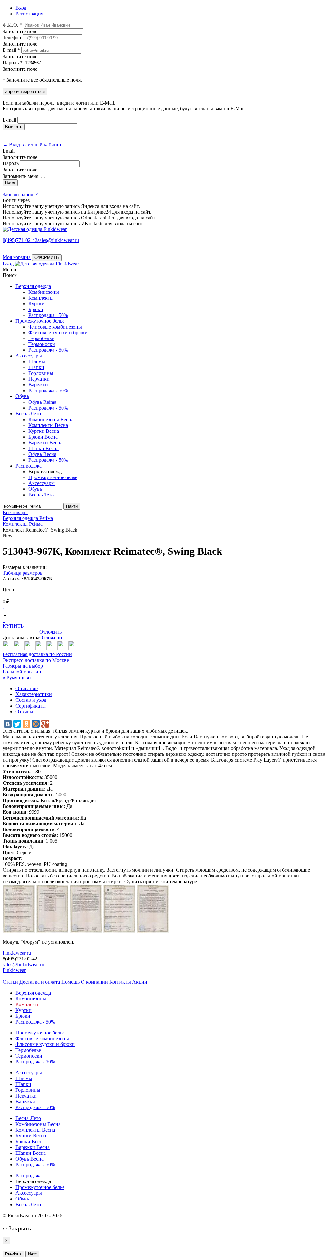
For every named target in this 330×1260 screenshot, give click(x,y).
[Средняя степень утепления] (19, 648)
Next (32, 1254)
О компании (94, 982)
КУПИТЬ (13, 626)
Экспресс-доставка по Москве (36, 660)
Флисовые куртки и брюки (58, 332)
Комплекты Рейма (23, 524)
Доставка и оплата (39, 982)
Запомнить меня (20, 176)
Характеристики (33, 694)
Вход (8, 263)
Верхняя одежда (33, 286)
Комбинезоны (43, 292)
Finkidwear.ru (17, 953)
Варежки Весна (45, 442)
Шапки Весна (43, 448)
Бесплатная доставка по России (37, 654)
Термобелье (41, 338)
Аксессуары (28, 355)
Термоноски (41, 344)
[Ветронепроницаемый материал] (40, 648)
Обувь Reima (42, 402)
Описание (26, 688)
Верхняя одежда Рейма (28, 518)
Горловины (40, 373)
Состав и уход (30, 700)
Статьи (10, 982)
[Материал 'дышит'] (29, 648)
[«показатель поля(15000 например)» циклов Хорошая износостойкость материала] (73, 648)
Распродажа (28, 465)
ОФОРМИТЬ (46, 257)
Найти (72, 506)
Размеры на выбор (23, 666)
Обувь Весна (42, 454)
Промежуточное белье (39, 321)
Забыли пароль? (20, 194)
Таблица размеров (23, 573)
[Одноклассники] (26, 724)
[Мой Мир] (36, 724)
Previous (13, 1254)
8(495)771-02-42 (20, 240)
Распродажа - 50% (48, 315)
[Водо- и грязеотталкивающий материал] (51, 648)
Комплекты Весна (48, 425)
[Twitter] (17, 724)
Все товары (15, 512)
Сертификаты (30, 706)
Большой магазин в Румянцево (22, 674)
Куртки (36, 303)
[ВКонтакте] (8, 724)
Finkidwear (14, 970)
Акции (139, 982)
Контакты (120, 982)
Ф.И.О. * (12, 25)
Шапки (36, 367)
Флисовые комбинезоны (55, 326)
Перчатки (39, 379)
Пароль (11, 163)
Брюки (35, 309)
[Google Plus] (45, 724)
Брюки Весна (43, 437)
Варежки (38, 384)
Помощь (70, 982)
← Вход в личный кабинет (32, 144)
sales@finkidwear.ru (23, 964)
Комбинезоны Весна (50, 419)
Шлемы (36, 361)
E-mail (9, 120)
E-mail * (11, 50)
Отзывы (24, 711)
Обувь (22, 396)
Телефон (12, 37)
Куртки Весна (43, 431)
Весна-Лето (28, 413)
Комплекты (40, 298)
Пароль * (13, 62)
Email (9, 150)
